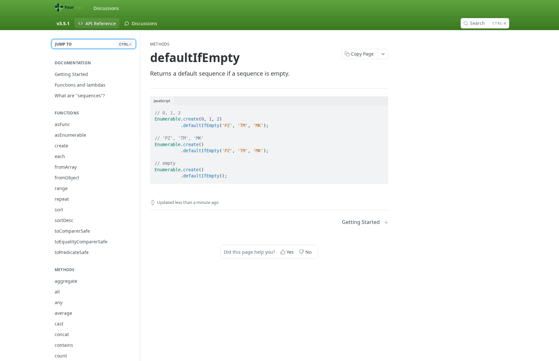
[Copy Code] (380, 111)
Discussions (106, 8)
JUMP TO (93, 44)
